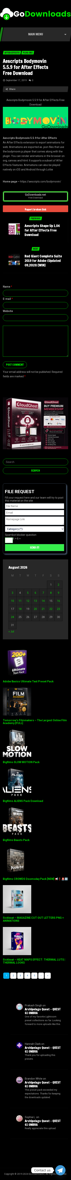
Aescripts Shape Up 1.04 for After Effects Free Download (42, 230)
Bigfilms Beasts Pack (16, 840)
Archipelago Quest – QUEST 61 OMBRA (43, 1011)
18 (20, 608)
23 (58, 608)
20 (35, 608)
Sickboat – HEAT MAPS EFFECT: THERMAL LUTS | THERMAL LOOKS (34, 961)
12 (27, 600)
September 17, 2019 (16, 80)
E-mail (8, 298)
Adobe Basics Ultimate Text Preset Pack (28, 681)
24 (12, 617)
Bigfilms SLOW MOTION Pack (21, 762)
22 (50, 608)
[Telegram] (60, 1170)
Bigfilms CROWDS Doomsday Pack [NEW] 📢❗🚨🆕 (35, 878)
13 (35, 600)
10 (12, 600)
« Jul (11, 631)
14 (43, 600)
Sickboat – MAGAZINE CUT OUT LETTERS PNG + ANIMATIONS (33, 919)
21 (43, 608)
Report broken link (35, 209)
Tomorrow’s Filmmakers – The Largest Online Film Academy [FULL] (35, 722)
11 (20, 600)
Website (8, 311)
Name (7, 286)
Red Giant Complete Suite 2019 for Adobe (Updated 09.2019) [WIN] (43, 260)
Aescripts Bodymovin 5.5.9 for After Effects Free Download (25, 67)
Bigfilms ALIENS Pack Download (23, 800)
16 (58, 600)
